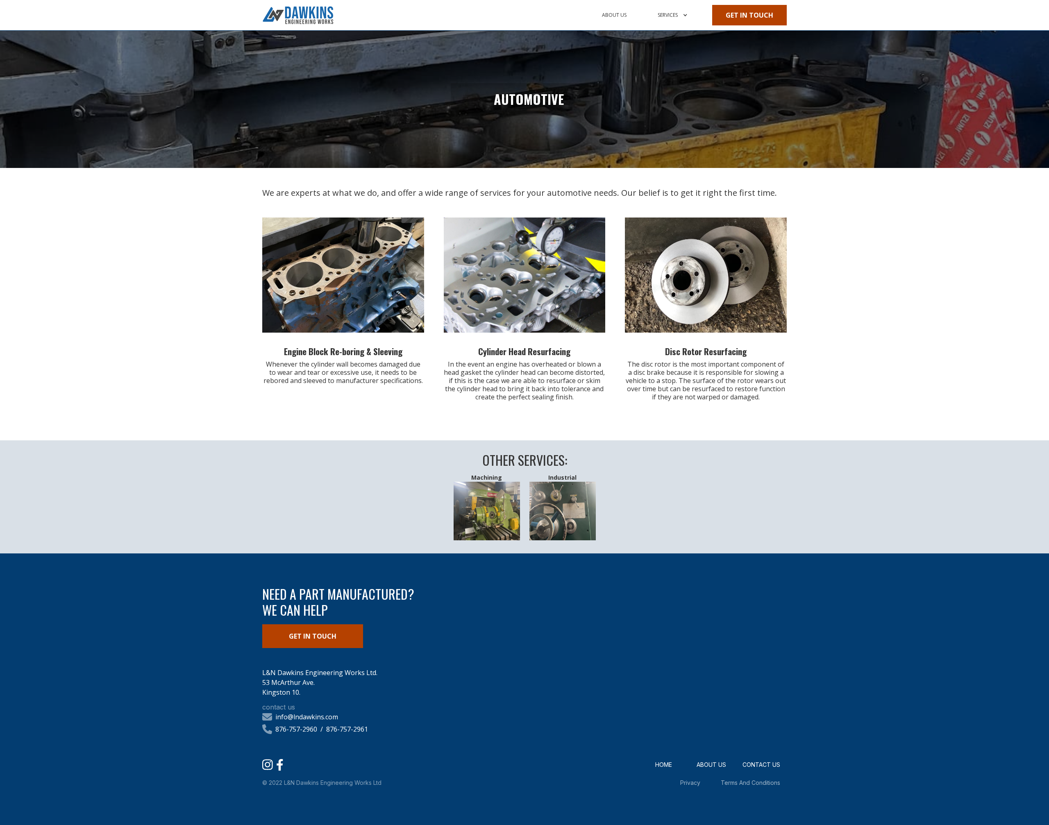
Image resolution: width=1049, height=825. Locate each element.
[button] (671, 15)
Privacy (690, 782)
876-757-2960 (296, 729)
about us (711, 764)
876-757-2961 (347, 729)
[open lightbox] (343, 275)
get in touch (749, 15)
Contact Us (761, 764)
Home (663, 764)
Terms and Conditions (750, 782)
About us (614, 14)
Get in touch (312, 636)
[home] (298, 15)
